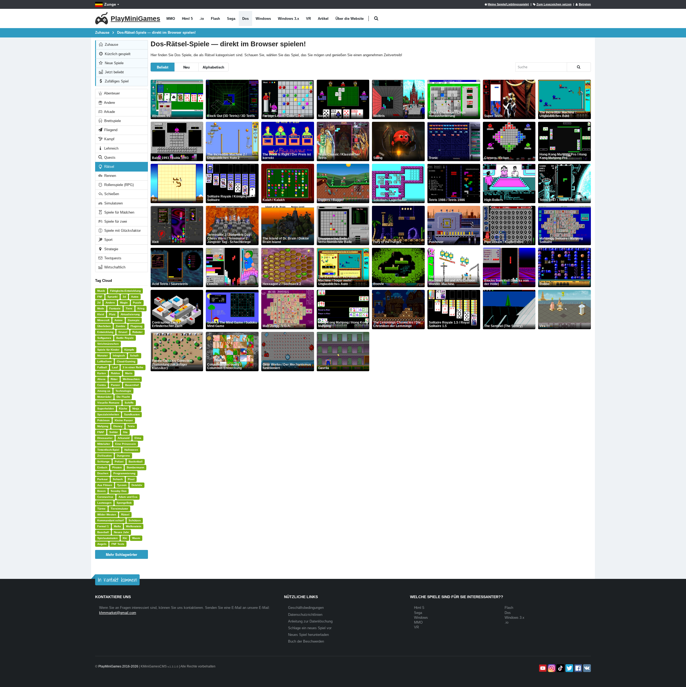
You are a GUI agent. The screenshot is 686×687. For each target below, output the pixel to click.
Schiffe (129, 402)
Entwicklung (105, 332)
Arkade (109, 112)
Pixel (131, 479)
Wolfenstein (133, 526)
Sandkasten (132, 414)
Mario (128, 373)
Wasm (136, 538)
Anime (118, 320)
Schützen (135, 520)
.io (202, 19)
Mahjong (102, 426)
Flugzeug (136, 326)
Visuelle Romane (108, 402)
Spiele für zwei (115, 221)
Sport (108, 240)
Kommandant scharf (110, 520)
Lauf (115, 367)
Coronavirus (105, 496)
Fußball (102, 367)
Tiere (129, 308)
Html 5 (187, 19)
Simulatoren (113, 203)
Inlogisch (119, 355)
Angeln (101, 543)
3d (124, 296)
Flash (215, 19)
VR (308, 19)
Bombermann (135, 467)
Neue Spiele (114, 63)
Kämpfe (129, 349)
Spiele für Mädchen (118, 212)
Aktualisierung (130, 314)
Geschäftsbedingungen (306, 608)
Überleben (104, 326)
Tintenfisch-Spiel (108, 449)
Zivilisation (104, 455)
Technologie (123, 390)
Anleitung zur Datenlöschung (310, 621)
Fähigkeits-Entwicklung (125, 290)
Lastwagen (104, 502)
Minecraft (103, 320)
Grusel (122, 332)
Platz (112, 314)
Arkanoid (123, 438)
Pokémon (103, 420)
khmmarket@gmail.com (117, 613)
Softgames (104, 337)
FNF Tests (117, 543)
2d (98, 302)
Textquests (112, 258)
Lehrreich (110, 148)
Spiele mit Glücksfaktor (122, 231)
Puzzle (137, 302)
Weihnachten (131, 379)
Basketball (136, 461)
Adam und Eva (127, 496)
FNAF (100, 432)
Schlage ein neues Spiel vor (309, 628)
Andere (109, 103)
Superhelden (105, 408)
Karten (101, 373)
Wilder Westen (106, 514)
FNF (99, 296)
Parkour (102, 479)
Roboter (137, 332)
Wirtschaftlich (114, 267)
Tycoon (121, 485)
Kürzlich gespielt (117, 54)
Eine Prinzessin (125, 443)
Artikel (323, 19)
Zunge (110, 4)
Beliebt (162, 67)
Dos (245, 19)
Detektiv (137, 485)
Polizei (119, 461)
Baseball (103, 532)
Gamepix (134, 320)
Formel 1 (103, 526)
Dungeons (123, 455)
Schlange (103, 461)
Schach (118, 479)
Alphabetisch (213, 67)
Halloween (131, 449)
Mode (100, 308)
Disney (117, 426)
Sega (231, 19)
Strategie (110, 249)
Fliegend (110, 130)
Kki (125, 538)
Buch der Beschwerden (306, 641)
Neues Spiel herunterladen (308, 635)
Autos (135, 296)
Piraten (117, 467)
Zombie (120, 326)
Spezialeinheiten (108, 414)
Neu (186, 67)
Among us (103, 390)
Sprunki (112, 296)
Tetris (131, 426)
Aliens (101, 379)
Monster (102, 355)
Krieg (140, 308)
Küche (123, 408)
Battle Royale (125, 337)
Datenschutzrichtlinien (305, 615)
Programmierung (124, 473)
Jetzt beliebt (114, 72)
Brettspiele (112, 121)
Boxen (101, 490)
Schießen (111, 194)
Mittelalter (103, 443)
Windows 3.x (288, 19)
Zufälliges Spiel (116, 81)
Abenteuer (111, 93)
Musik (101, 290)
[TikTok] (559, 668)
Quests (109, 157)
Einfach (102, 467)
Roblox (115, 373)
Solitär (113, 432)
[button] (376, 18)
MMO (170, 19)
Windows (263, 19)
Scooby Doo (118, 490)
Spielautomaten (107, 538)
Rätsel (108, 167)
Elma (138, 438)
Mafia (117, 526)
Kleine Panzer (124, 420)
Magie (124, 302)
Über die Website (349, 19)
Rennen (109, 176)
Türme (101, 508)
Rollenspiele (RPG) (118, 185)
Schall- (134, 355)
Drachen (102, 473)
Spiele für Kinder (108, 349)
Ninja (135, 408)
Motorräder (104, 396)
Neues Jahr (121, 532)
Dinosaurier (105, 438)
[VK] (586, 668)
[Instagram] (551, 668)
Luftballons (104, 361)
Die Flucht (123, 396)
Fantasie (115, 308)
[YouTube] (542, 668)
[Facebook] (577, 668)
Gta (125, 432)
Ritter (114, 379)
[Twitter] (568, 668)
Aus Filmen (104, 485)
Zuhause (111, 45)
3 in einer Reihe (133, 367)
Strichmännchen (108, 343)
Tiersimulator (119, 508)
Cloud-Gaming (126, 361)
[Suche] (579, 67)
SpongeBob (124, 502)
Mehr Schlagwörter (121, 554)
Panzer (115, 385)
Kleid (100, 314)
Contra (101, 385)
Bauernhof (132, 385)
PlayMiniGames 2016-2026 (118, 666)
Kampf (108, 139)
